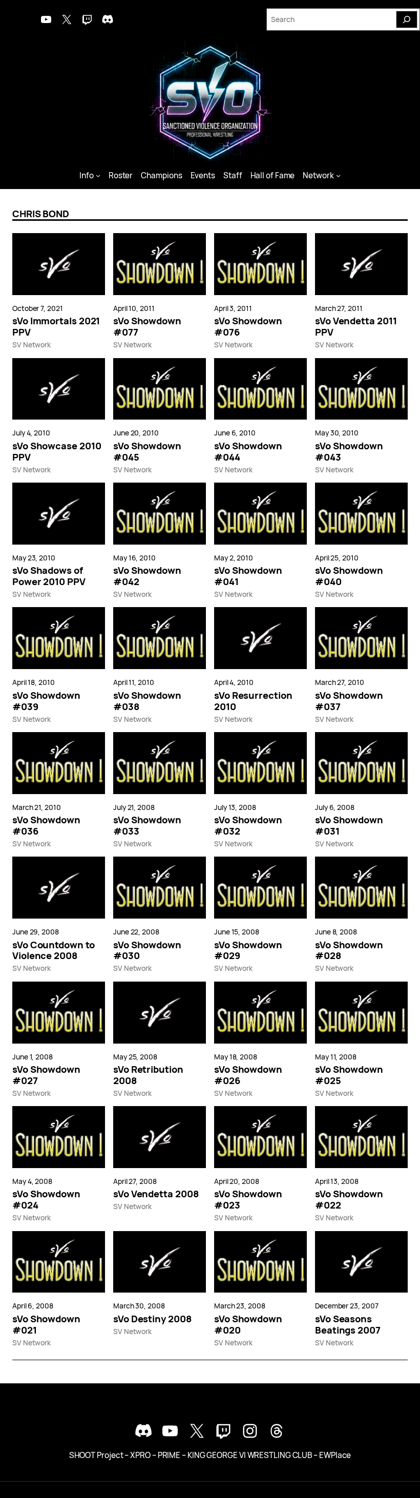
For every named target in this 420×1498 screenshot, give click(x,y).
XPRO (140, 1455)
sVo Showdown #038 (147, 701)
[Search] (406, 19)
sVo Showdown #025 (349, 1075)
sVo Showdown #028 (349, 950)
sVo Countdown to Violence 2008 (53, 950)
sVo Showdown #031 (349, 825)
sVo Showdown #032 (248, 825)
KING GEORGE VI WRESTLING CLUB (249, 1455)
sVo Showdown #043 (349, 451)
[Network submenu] (338, 175)
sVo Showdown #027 (46, 1075)
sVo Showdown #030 (147, 950)
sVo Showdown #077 (147, 326)
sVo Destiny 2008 (152, 1318)
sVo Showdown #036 (46, 825)
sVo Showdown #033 (147, 825)
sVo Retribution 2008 (148, 1075)
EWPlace (335, 1455)
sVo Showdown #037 (349, 701)
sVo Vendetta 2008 (155, 1193)
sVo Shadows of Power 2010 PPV (49, 576)
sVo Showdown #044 (248, 451)
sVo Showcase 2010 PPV (56, 451)
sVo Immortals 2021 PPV (56, 326)
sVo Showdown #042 (147, 576)
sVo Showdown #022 (349, 1199)
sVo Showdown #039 (46, 701)
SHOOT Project (96, 1455)
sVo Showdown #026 (248, 1075)
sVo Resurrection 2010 (253, 701)
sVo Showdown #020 (248, 1324)
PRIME (169, 1455)
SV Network (31, 344)
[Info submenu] (98, 175)
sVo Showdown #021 (46, 1324)
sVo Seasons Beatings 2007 (348, 1324)
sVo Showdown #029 (248, 950)
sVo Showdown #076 (248, 326)
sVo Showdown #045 (147, 451)
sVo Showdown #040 (349, 576)
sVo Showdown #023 (248, 1199)
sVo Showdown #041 (248, 576)
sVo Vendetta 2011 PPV (355, 326)
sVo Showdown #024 (46, 1199)
